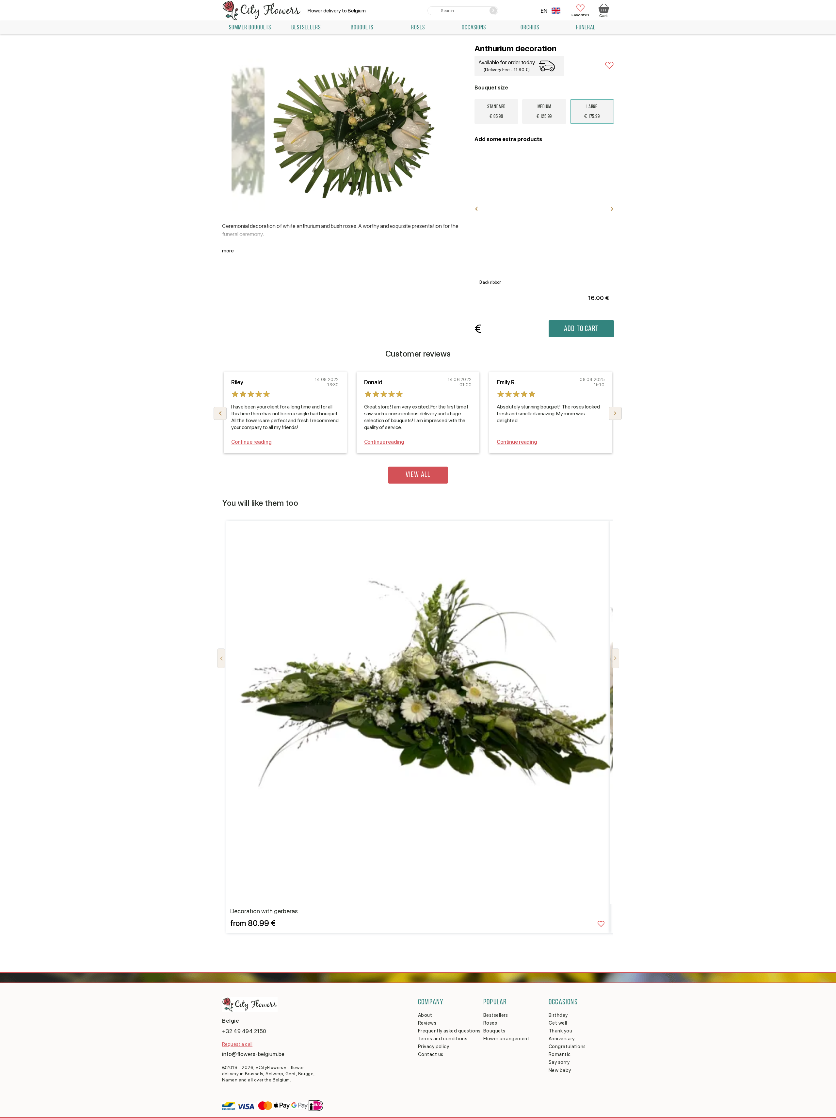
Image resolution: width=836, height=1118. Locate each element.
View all (418, 475)
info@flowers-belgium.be (253, 1054)
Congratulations (567, 1046)
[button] (615, 413)
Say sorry (559, 1062)
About (425, 1015)
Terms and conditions (442, 1039)
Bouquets (362, 27)
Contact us (430, 1054)
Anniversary (562, 1039)
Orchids (530, 27)
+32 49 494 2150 (244, 1031)
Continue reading (251, 442)
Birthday (558, 1015)
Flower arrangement (506, 1039)
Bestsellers (306, 27)
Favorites (580, 15)
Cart (603, 15)
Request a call (237, 1044)
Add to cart (581, 329)
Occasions (474, 27)
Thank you (560, 1031)
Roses (418, 27)
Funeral (586, 27)
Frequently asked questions (449, 1031)
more (228, 251)
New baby (560, 1070)
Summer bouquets (250, 27)
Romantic (560, 1054)
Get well (558, 1023)
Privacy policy (433, 1046)
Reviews (427, 1023)
